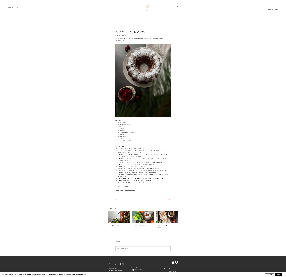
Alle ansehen (175, 208)
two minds (175, 271)
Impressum (174, 269)
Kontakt (133, 270)
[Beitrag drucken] (123, 195)
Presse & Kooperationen (136, 269)
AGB (164, 269)
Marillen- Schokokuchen (140, 225)
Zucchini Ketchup (114, 225)
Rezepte (117, 190)
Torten (122, 190)
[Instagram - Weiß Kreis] (173, 262)
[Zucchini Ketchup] (119, 217)
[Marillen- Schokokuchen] (143, 217)
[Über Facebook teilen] (116, 195)
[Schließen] (284, 274)
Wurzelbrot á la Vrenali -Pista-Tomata (165, 226)
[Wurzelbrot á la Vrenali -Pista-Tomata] (167, 217)
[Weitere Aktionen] (170, 27)
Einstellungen (269, 274)
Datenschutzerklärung (81, 274)
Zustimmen (278, 274)
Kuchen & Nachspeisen (130, 190)
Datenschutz (168, 269)
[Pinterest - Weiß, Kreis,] (176, 262)
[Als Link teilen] (120, 195)
